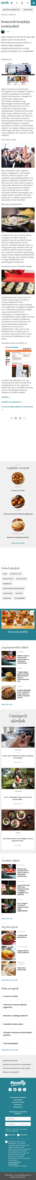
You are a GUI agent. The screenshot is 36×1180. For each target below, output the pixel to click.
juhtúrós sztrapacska (11, 10)
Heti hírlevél (23, 1135)
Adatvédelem (18, 1100)
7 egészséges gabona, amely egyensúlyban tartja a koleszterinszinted (23, 676)
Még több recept (18, 543)
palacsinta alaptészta (21, 963)
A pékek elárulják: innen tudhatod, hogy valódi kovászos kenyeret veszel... (24, 693)
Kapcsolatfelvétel (18, 1102)
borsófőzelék (20, 598)
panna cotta (21, 579)
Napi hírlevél (11, 1135)
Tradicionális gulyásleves (22, 936)
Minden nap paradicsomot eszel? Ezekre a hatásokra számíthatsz (23, 659)
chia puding (7, 593)
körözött (19, 593)
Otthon (19, 899)
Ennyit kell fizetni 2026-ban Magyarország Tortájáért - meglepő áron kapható (23, 889)
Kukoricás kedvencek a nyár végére (16, 1068)
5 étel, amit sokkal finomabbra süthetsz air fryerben (18, 757)
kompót (18, 510)
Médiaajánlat (18, 1107)
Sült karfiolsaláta (10, 1043)
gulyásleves (21, 931)
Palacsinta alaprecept (21, 969)
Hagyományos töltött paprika (23, 951)
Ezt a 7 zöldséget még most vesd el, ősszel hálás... (18, 798)
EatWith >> (5, 397)
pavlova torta (15, 574)
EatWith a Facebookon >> (12, 402)
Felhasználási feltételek (18, 1097)
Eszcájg (4, 15)
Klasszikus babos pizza (13, 1024)
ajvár (5, 574)
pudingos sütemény (18, 534)
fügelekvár (7, 584)
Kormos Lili (18, 845)
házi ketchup (8, 579)
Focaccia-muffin (18, 491)
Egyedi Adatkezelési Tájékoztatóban (14, 1163)
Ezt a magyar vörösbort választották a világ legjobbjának (23, 907)
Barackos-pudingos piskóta (18, 537)
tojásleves (7, 598)
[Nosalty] (5, 2)
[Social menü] (16, 3)
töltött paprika (22, 947)
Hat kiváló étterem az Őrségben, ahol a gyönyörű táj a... (18, 840)
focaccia (18, 487)
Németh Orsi (18, 762)
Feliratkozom (24, 1124)
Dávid (8, 32)
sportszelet (28, 10)
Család (19, 668)
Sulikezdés (20, 652)
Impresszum (18, 1104)
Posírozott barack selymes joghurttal (18, 514)
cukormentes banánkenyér (13, 588)
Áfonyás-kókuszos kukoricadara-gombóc (18, 1033)
